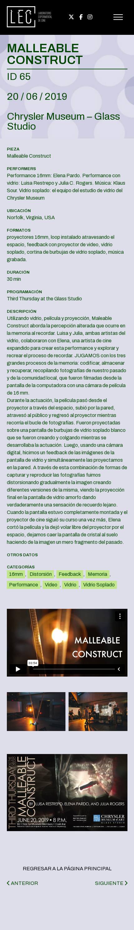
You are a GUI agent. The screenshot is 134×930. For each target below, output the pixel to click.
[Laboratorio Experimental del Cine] (29, 26)
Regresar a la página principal (67, 868)
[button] (36, 711)
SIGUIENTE (109, 883)
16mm (16, 574)
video (51, 584)
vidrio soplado (99, 584)
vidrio (70, 584)
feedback (70, 574)
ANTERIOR (24, 883)
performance (23, 584)
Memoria (97, 574)
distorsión (41, 574)
